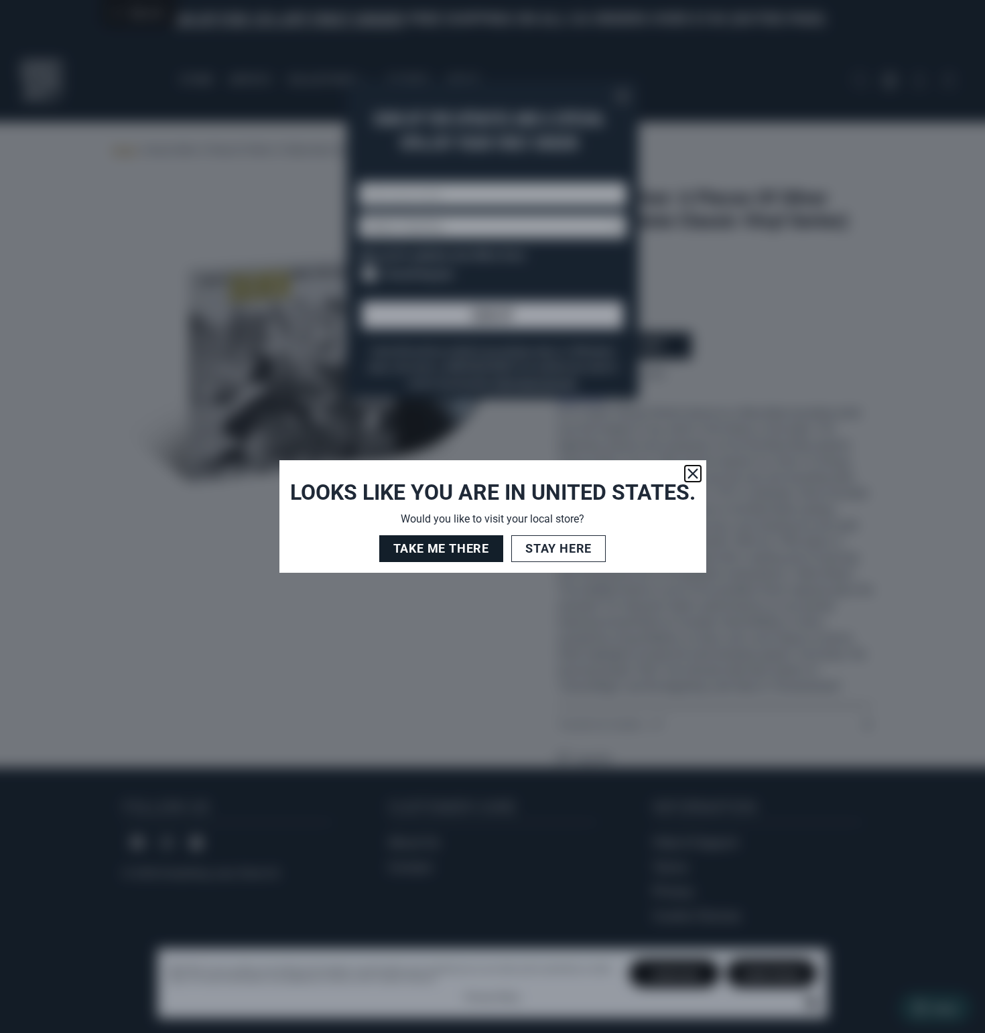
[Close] (693, 474)
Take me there (441, 548)
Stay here (558, 548)
